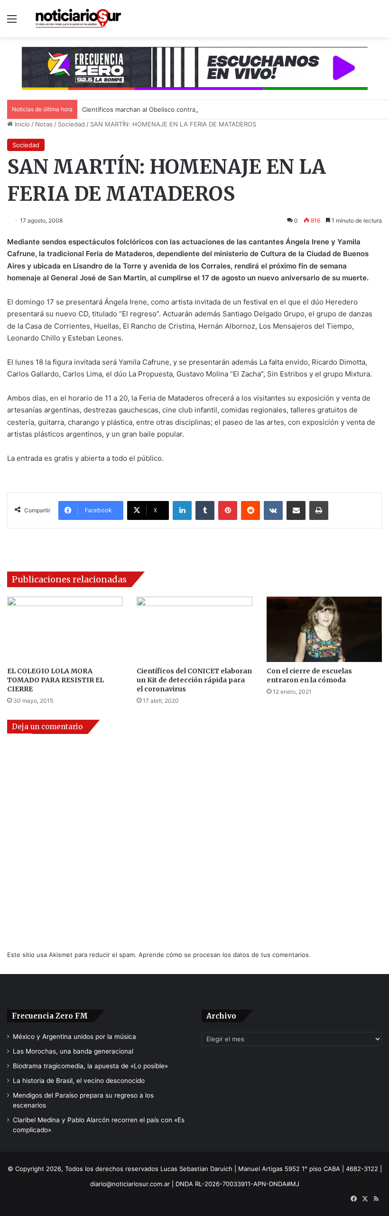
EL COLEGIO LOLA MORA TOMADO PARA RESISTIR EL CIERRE (55, 680)
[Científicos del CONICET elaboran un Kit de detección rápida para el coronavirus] (194, 629)
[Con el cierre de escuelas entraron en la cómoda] (324, 629)
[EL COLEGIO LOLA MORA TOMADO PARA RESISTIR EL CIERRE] (64, 629)
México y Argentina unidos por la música (74, 1036)
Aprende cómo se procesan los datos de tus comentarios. (225, 954)
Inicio (21, 124)
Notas (44, 124)
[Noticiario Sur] (78, 19)
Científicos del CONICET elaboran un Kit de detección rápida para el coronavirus (194, 680)
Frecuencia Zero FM (50, 1015)
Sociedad (71, 124)
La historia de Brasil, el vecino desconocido (79, 1080)
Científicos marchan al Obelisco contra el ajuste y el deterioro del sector (189, 109)
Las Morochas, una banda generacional (73, 1051)
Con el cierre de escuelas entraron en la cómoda (309, 675)
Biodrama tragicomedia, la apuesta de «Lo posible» (90, 1066)
